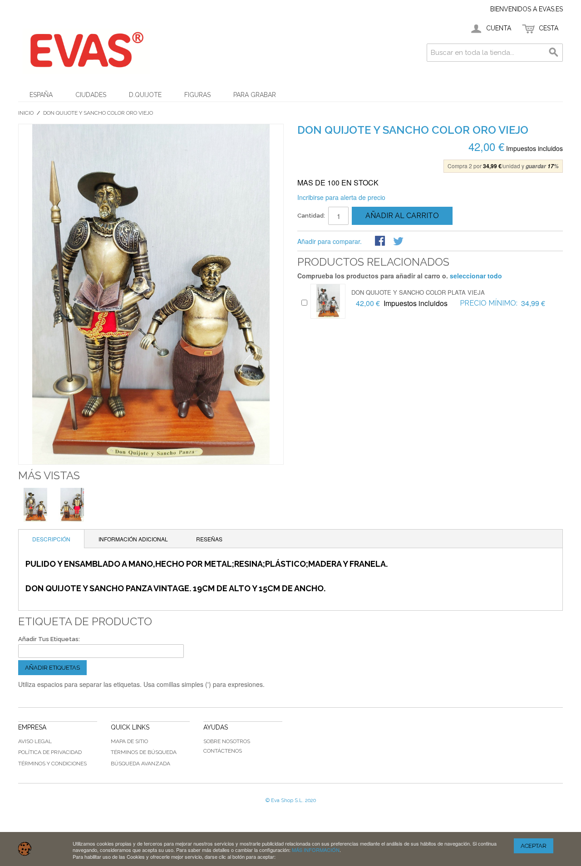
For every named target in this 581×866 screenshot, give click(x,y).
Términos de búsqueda (144, 752)
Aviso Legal (35, 741)
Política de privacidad (50, 752)
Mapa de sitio (129, 741)
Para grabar (254, 94)
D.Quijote (145, 94)
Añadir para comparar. (329, 241)
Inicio (26, 113)
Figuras (197, 94)
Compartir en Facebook (381, 242)
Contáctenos (222, 751)
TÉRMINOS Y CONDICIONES (52, 763)
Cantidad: (311, 215)
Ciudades (90, 94)
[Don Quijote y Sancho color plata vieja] (327, 301)
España (41, 94)
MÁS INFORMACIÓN (316, 849)
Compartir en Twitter (399, 242)
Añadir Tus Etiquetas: (49, 639)
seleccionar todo (476, 275)
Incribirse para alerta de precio (341, 197)
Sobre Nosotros (226, 741)
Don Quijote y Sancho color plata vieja (418, 292)
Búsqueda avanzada (140, 763)
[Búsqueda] (554, 53)
